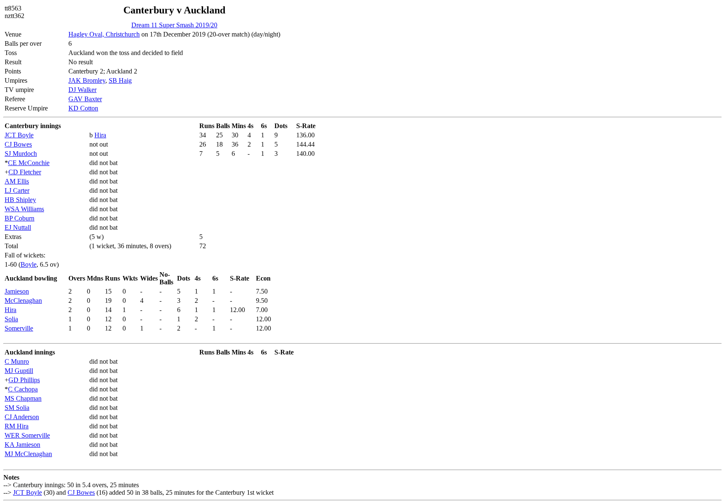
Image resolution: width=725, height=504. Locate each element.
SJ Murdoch (21, 153)
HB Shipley (20, 199)
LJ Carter (17, 190)
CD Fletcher (24, 172)
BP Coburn (19, 218)
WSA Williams (24, 209)
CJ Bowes (18, 144)
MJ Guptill (19, 370)
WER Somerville (27, 435)
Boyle (29, 264)
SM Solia (17, 407)
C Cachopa (23, 389)
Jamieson (17, 291)
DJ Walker (82, 89)
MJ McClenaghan (28, 453)
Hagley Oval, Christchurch (104, 34)
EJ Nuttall (18, 227)
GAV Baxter (85, 98)
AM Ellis (17, 181)
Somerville (19, 328)
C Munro (17, 361)
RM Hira (17, 426)
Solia (11, 319)
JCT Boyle (19, 135)
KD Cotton (83, 108)
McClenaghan (23, 300)
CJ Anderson (22, 416)
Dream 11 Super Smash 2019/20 (174, 25)
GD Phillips (24, 379)
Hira (100, 135)
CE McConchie (29, 162)
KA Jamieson (22, 444)
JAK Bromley (86, 80)
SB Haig (120, 80)
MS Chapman (23, 398)
